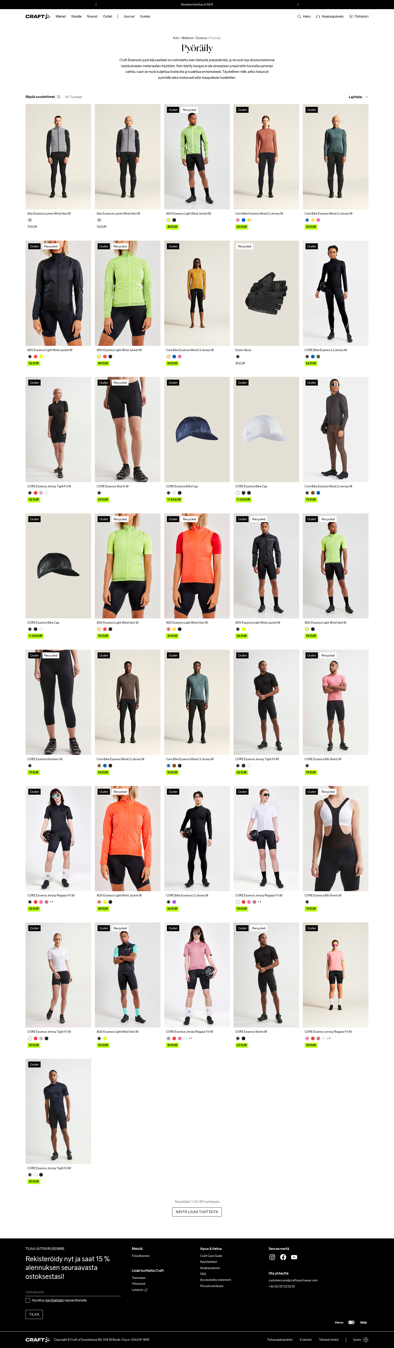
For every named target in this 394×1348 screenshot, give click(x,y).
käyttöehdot (54, 1300)
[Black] (174, 220)
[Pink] (237, 220)
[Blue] (243, 220)
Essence (201, 38)
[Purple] (174, 902)
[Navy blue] (168, 492)
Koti (176, 38)
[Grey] (29, 220)
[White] (46, 493)
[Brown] (313, 493)
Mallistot (187, 38)
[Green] (318, 356)
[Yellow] (168, 220)
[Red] (35, 493)
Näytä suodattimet (40, 97)
